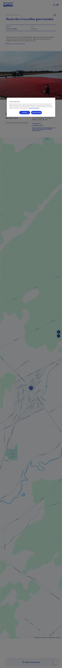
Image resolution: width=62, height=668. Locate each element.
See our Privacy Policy (34, 108)
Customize (24, 112)
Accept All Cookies (36, 112)
